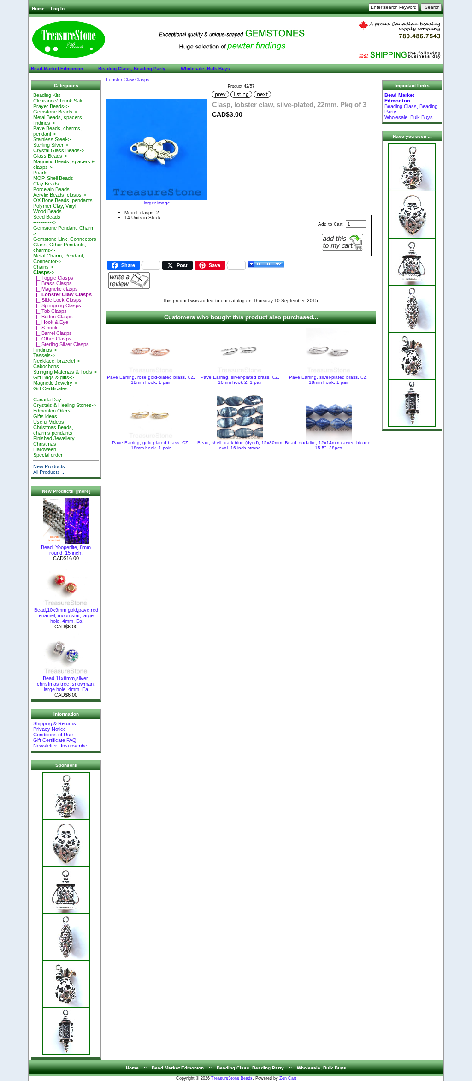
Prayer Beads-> (51, 106)
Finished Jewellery (54, 438)
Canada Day (47, 399)
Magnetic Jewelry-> (55, 383)
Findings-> (45, 349)
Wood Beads (47, 211)
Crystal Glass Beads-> (58, 150)
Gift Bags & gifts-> (53, 377)
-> (43, 272)
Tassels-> (44, 355)
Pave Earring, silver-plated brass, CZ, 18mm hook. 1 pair (328, 380)
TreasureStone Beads (232, 1078)
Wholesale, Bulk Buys (205, 68)
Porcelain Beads (51, 189)
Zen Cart (287, 1078)
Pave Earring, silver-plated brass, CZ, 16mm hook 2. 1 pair (240, 380)
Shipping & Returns (54, 723)
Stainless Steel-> (52, 139)
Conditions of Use (53, 734)
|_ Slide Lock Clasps (57, 300)
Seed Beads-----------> (46, 219)
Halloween (44, 449)
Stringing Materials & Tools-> (65, 372)
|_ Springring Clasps (57, 305)
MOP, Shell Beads (53, 178)
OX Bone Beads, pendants (63, 200)
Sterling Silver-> (50, 145)
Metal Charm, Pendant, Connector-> (58, 258)
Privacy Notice (49, 729)
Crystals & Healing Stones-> (64, 405)
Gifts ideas (45, 416)
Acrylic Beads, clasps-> (59, 194)
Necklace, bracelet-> (56, 361)
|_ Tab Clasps (50, 311)
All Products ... (49, 472)
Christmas (44, 444)
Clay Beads (46, 183)
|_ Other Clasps (52, 338)
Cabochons (46, 366)
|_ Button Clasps (53, 316)
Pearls (40, 172)
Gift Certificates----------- (50, 391)
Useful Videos (48, 421)
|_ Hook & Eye (50, 322)
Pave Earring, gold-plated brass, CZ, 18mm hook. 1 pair (150, 445)
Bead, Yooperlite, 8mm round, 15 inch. (66, 549)
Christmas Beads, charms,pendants (53, 430)
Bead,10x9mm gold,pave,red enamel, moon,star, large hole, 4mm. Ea (66, 615)
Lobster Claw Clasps (127, 79)
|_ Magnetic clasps (55, 289)
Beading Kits (47, 95)
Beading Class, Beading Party (131, 68)
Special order (48, 455)
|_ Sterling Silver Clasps (61, 344)
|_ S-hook (45, 327)
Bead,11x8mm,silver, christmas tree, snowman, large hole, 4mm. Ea (66, 683)
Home (38, 8)
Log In (58, 8)
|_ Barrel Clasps (52, 333)
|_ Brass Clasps (52, 283)
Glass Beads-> (50, 156)
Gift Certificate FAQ (55, 740)
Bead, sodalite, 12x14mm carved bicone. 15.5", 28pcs (328, 445)
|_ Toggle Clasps (53, 278)
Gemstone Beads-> (55, 111)
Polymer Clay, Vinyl (54, 206)
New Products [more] (66, 491)
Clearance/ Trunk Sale (58, 100)
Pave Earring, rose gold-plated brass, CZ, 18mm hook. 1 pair (151, 380)
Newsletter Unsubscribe (60, 745)
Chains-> (43, 266)
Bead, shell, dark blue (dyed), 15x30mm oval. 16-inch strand (239, 445)
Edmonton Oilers (52, 410)
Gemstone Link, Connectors (64, 239)
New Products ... (52, 466)
